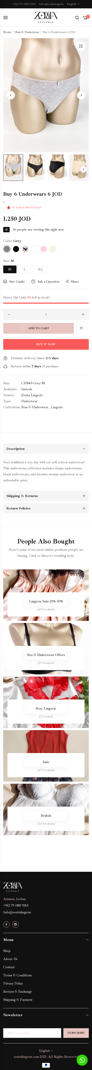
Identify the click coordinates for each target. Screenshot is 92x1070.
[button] (81, 95)
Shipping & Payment (18, 1000)
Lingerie (57, 407)
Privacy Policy (13, 983)
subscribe (76, 1033)
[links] (46, 595)
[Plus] (83, 314)
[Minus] (9, 314)
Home (7, 32)
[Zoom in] (81, 46)
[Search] (77, 17)
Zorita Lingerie (32, 395)
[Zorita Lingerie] (46, 17)
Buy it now (46, 344)
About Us (10, 959)
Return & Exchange (17, 991)
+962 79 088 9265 (15, 905)
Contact (9, 967)
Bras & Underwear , (35, 407)
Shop (6, 951)
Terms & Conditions (17, 975)
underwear (29, 401)
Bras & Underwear (27, 32)
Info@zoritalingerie (17, 912)
